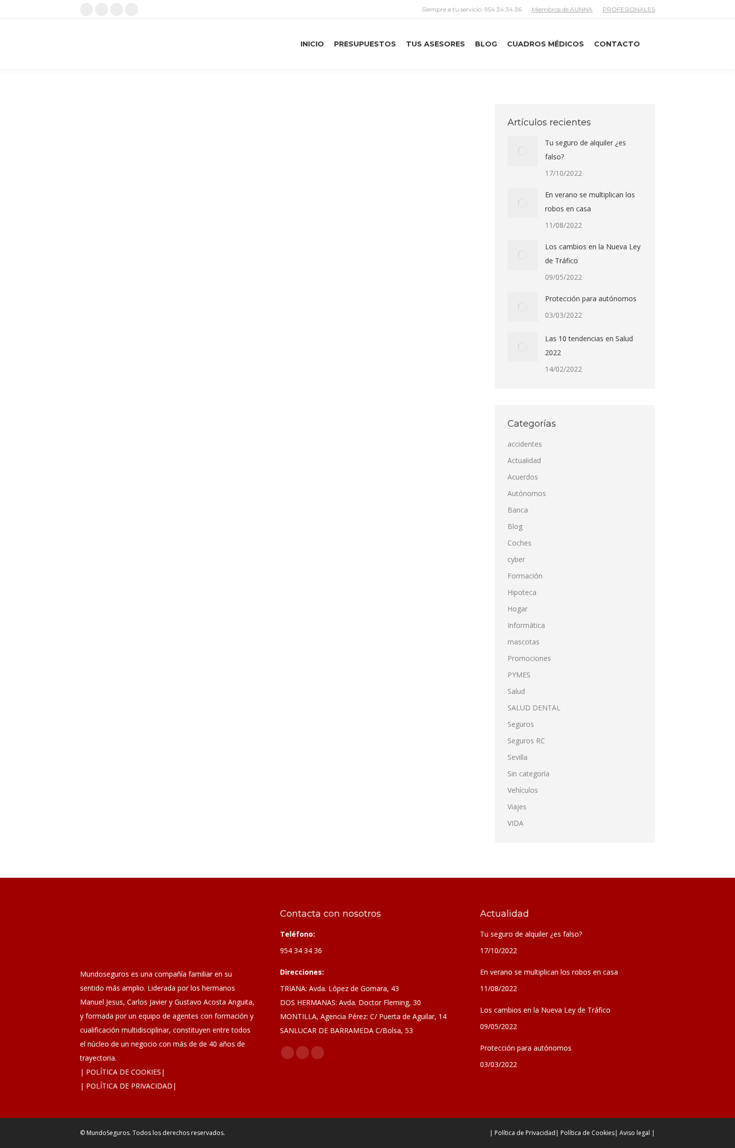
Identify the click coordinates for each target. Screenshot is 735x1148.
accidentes (107, 346)
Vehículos (197, 346)
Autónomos (527, 493)
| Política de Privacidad (523, 1133)
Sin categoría (529, 773)
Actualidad (141, 346)
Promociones (529, 658)
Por (245, 346)
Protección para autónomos (590, 298)
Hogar (518, 608)
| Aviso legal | (634, 1133)
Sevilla (518, 757)
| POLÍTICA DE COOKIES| (122, 1072)
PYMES (519, 674)
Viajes (517, 806)
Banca (518, 510)
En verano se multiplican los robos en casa (590, 201)
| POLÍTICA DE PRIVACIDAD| (128, 1086)
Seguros (521, 724)
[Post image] (523, 151)
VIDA (516, 823)
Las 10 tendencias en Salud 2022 (589, 345)
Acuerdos (523, 477)
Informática (526, 625)
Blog (515, 526)
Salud (516, 691)
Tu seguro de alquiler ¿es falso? (585, 149)
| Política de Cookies (585, 1133)
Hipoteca (522, 592)
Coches (170, 346)
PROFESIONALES (628, 9)
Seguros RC (526, 740)
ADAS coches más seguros (152, 328)
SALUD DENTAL (534, 707)
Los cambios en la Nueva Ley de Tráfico (592, 253)
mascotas (524, 641)
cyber (516, 559)
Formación (525, 575)
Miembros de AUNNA (562, 9)
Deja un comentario (348, 346)
